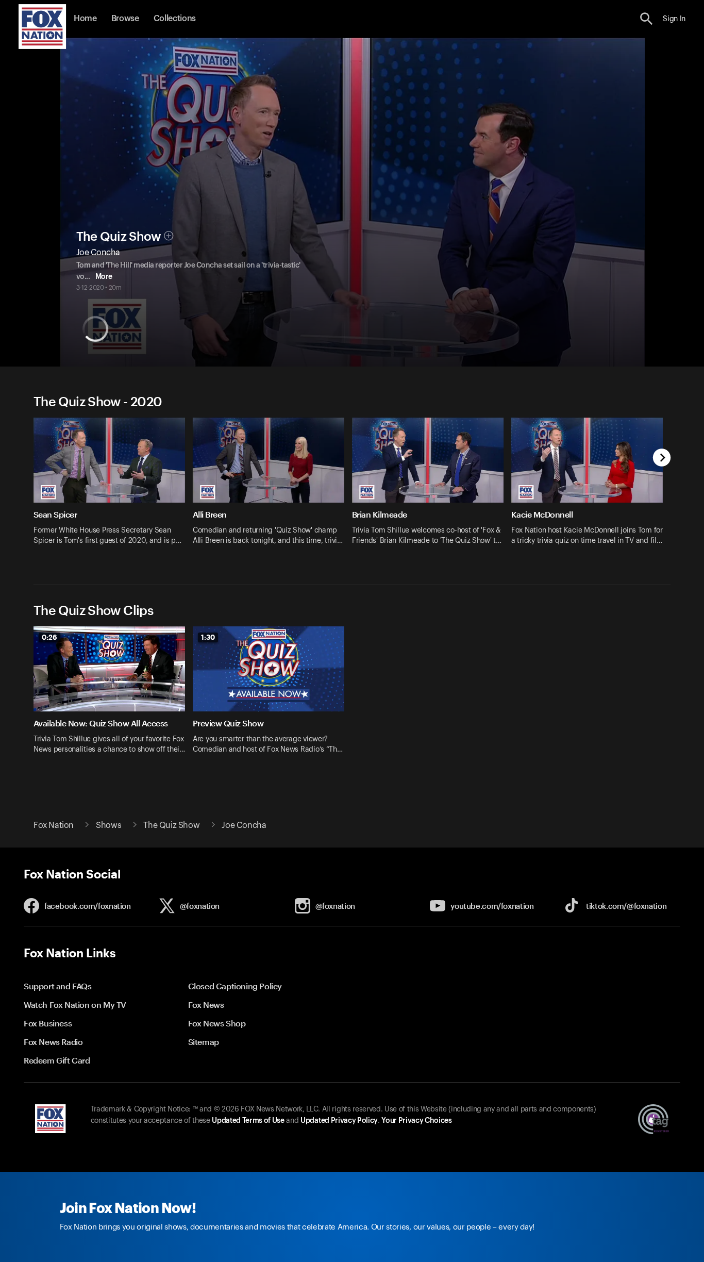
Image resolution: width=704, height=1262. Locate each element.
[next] (662, 458)
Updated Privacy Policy (339, 1120)
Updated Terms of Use (248, 1120)
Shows (108, 825)
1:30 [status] (208, 637)
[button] (646, 18)
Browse (125, 18)
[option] (113, 488)
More (103, 276)
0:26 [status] (49, 637)
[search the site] (646, 18)
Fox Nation (53, 825)
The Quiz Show (118, 236)
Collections (175, 18)
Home (85, 18)
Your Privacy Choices (416, 1120)
